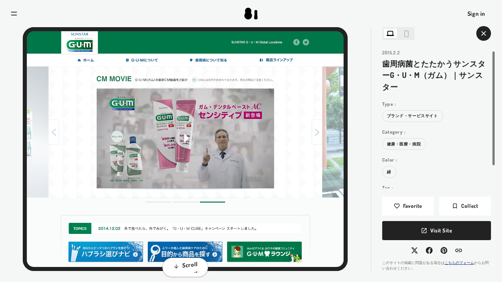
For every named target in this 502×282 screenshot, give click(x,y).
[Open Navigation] (14, 13)
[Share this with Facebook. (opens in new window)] (429, 250)
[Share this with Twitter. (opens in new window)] (414, 250)
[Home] (251, 13)
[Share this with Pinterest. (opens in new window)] (444, 250)
